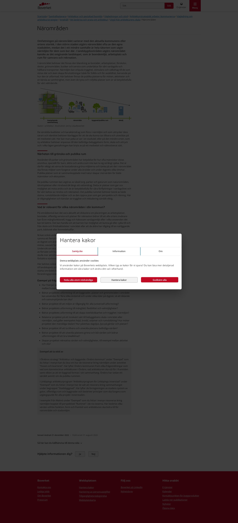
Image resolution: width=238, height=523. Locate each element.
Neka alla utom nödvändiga (78, 279)
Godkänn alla (160, 279)
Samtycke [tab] (77, 251)
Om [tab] (161, 251)
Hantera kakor (119, 279)
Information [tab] (119, 251)
